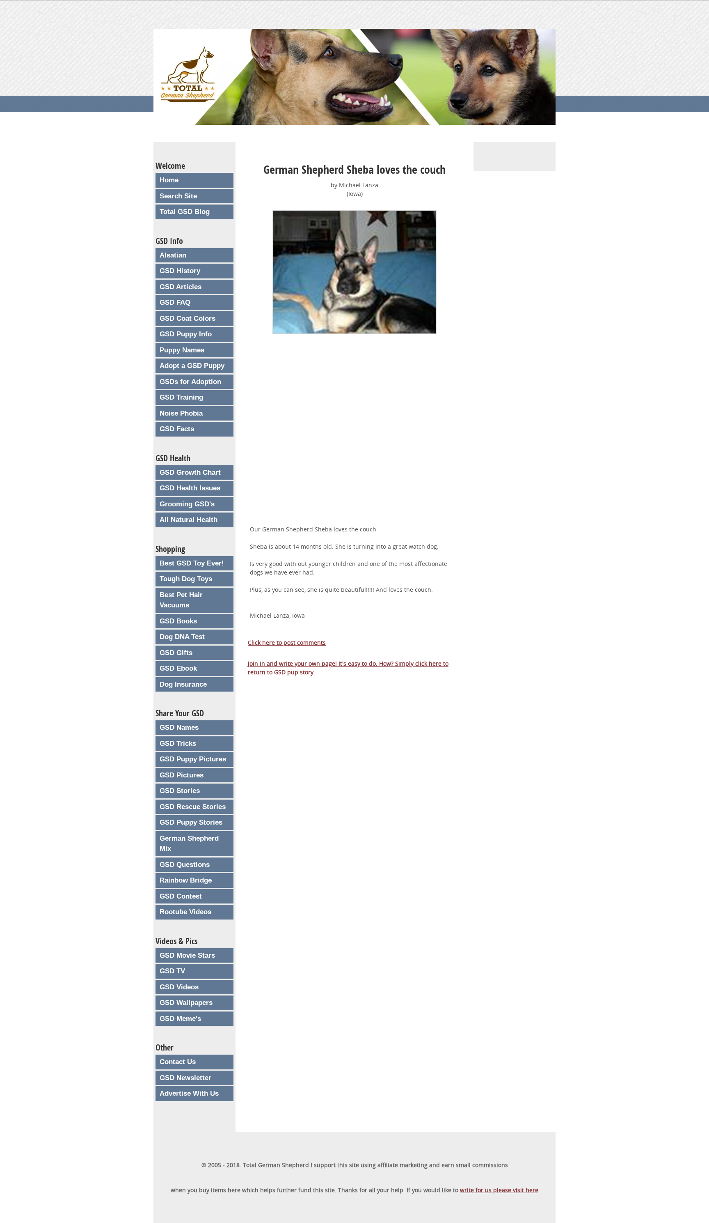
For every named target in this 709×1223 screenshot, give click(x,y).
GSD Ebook (178, 668)
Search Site (178, 196)
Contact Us (178, 1062)
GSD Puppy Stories (191, 822)
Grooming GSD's (187, 504)
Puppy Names (182, 350)
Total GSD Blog (185, 212)
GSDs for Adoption (190, 382)
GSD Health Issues (190, 488)
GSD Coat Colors (187, 318)
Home (169, 180)
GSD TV (172, 971)
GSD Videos (179, 987)
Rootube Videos (185, 912)
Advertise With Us (189, 1093)
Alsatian (173, 255)
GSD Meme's (180, 1019)
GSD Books (178, 621)
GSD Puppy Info (186, 334)
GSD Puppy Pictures (193, 759)
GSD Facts (177, 429)
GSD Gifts (176, 653)
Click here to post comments (287, 642)
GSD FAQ (175, 302)
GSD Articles (180, 287)
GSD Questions (185, 865)
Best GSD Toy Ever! (192, 563)
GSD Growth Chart (190, 472)
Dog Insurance (183, 684)
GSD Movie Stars (187, 955)
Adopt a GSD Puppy (192, 366)
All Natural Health (188, 520)
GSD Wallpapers (186, 1003)
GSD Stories (180, 791)
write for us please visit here (499, 1190)
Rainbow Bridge (186, 880)
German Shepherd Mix (189, 843)
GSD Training (181, 397)
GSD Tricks (178, 743)
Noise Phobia (181, 413)
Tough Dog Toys (186, 579)
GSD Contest (181, 896)
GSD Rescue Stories (193, 807)
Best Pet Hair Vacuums (181, 600)
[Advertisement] (354, 439)
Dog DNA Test (182, 637)
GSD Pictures (182, 775)
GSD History (180, 271)
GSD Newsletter (185, 1078)
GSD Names (179, 727)
